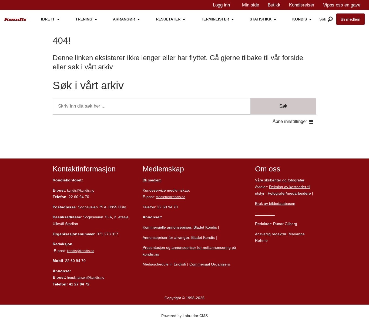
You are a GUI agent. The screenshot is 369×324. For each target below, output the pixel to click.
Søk (283, 106)
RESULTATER (168, 19)
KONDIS (299, 19)
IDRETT (48, 19)
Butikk (274, 5)
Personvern (265, 214)
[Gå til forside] (15, 19)
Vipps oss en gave (341, 5)
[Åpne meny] (330, 19)
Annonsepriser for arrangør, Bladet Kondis (179, 237)
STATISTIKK (260, 19)
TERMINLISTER (215, 19)
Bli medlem (350, 19)
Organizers (220, 264)
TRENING (83, 19)
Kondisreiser (301, 5)
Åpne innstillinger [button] (290, 121)
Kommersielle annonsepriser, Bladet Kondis (180, 227)
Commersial (199, 264)
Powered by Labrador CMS (184, 315)
